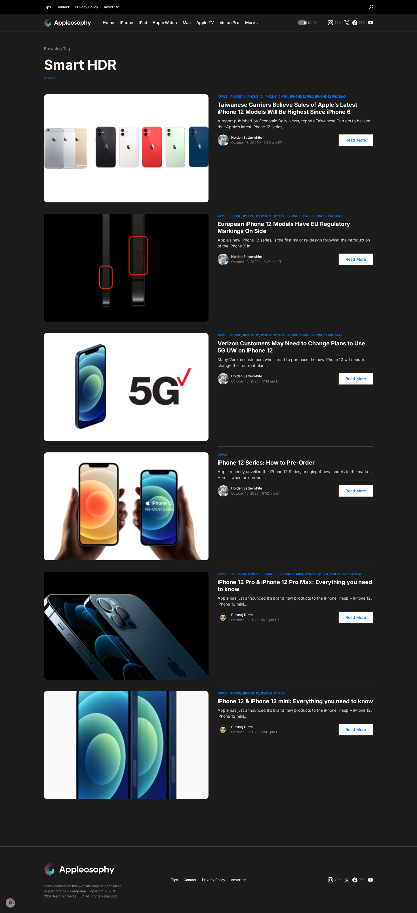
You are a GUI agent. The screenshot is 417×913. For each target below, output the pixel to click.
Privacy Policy (86, 7)
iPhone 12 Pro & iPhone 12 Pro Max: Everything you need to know (295, 586)
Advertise (111, 7)
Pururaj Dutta (242, 615)
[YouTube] (370, 22)
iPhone (235, 216)
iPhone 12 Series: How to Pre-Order (266, 462)
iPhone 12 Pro (301, 97)
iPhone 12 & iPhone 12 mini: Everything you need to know (295, 701)
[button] (370, 7)
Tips (47, 7)
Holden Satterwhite (246, 137)
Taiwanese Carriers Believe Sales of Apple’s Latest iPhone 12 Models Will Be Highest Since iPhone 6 (287, 108)
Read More (356, 140)
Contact (62, 7)
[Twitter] (346, 22)
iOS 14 (241, 574)
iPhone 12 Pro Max (330, 97)
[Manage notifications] (10, 902)
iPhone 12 (255, 97)
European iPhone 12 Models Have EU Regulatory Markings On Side (284, 227)
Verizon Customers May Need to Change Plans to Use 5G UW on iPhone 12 (291, 347)
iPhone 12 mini (276, 97)
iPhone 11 (237, 97)
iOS (232, 574)
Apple (223, 97)
